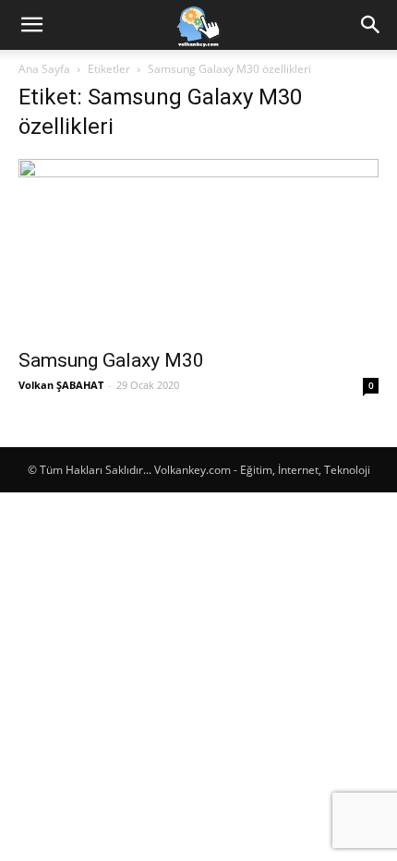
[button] (31, 25)
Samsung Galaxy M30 (111, 360)
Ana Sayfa (44, 69)
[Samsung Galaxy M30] (198, 248)
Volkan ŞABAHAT (60, 385)
